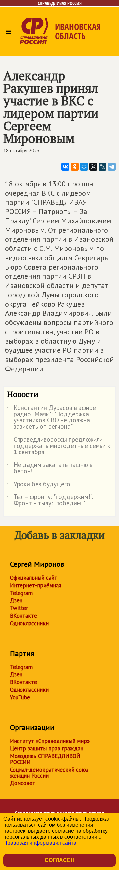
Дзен (16, 600)
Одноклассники (29, 623)
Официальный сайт (33, 578)
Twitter (19, 608)
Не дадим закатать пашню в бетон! (50, 468)
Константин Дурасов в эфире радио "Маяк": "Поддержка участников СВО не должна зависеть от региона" (51, 417)
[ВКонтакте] (65, 167)
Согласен (60, 860)
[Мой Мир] (84, 167)
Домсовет (22, 783)
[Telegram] (112, 167)
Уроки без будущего (38, 485)
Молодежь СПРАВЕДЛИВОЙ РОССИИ (45, 759)
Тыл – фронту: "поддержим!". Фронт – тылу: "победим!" (50, 500)
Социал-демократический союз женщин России (49, 773)
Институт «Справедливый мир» (50, 741)
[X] (93, 167)
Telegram (21, 593)
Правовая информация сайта (39, 843)
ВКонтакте (23, 616)
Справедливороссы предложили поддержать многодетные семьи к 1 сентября (58, 446)
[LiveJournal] (102, 167)
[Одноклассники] (75, 167)
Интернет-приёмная (35, 585)
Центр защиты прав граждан (46, 748)
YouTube (20, 697)
